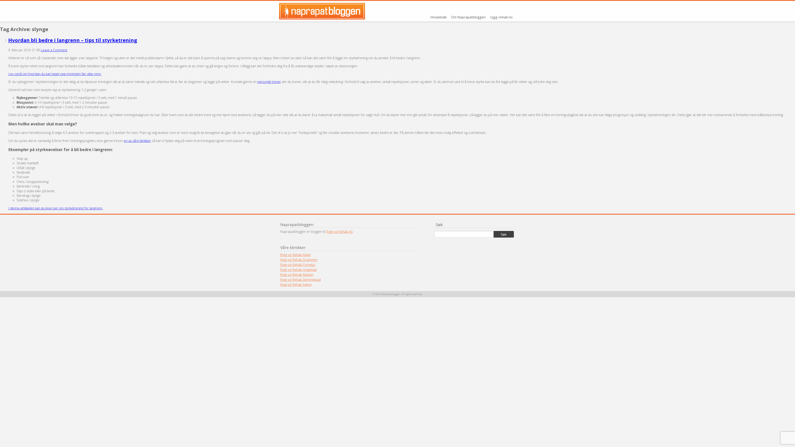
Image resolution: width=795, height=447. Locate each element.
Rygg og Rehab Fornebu (297, 264)
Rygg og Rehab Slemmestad (300, 279)
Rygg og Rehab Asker (295, 254)
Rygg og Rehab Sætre (296, 284)
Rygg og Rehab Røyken (296, 274)
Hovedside (438, 17)
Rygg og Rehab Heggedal (298, 269)
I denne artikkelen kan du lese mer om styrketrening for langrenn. (55, 208)
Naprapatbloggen (324, 11)
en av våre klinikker (137, 140)
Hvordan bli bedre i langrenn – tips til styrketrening (72, 40)
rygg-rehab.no (501, 17)
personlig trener (269, 81)
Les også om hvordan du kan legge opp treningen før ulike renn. (54, 74)
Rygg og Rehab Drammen (298, 259)
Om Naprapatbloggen (468, 17)
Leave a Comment (54, 50)
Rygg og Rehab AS (339, 231)
